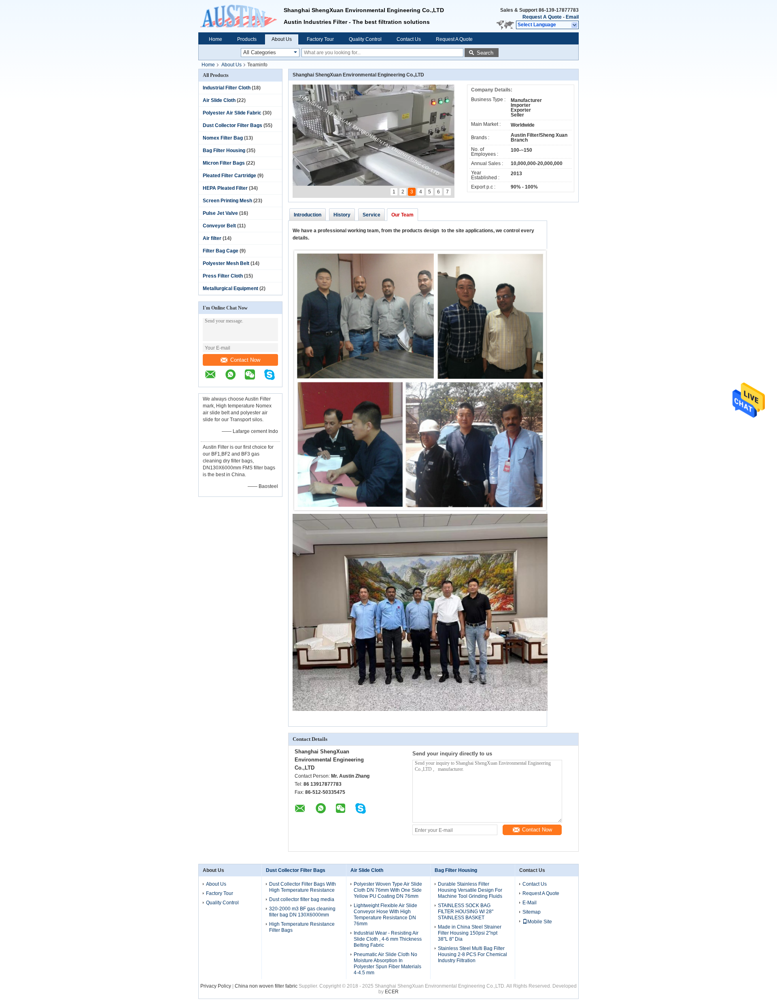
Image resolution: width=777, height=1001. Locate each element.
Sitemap (531, 912)
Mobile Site (539, 922)
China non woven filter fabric (266, 986)
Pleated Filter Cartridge (229, 175)
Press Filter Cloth (223, 276)
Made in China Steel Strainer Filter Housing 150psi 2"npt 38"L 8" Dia (469, 933)
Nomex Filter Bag (223, 138)
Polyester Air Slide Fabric (232, 113)
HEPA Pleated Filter (225, 188)
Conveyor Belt (219, 226)
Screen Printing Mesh (227, 201)
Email (572, 17)
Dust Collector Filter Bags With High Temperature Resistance (302, 887)
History (341, 215)
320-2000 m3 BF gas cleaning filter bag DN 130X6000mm (302, 912)
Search (485, 53)
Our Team (402, 215)
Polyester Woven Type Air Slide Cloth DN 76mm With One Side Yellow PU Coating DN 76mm (388, 890)
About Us (282, 39)
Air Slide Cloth (219, 100)
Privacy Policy (215, 986)
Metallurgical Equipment (230, 288)
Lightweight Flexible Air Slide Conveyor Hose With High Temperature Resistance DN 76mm (385, 915)
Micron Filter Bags (224, 163)
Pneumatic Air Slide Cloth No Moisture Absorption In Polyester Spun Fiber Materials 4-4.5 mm (387, 964)
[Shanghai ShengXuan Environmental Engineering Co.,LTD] (241, 16)
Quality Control (365, 39)
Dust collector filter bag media (301, 899)
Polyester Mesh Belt (226, 263)
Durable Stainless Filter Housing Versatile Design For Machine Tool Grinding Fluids (470, 890)
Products (247, 39)
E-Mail (529, 903)
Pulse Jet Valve (220, 213)
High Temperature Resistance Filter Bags (302, 927)
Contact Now (245, 360)
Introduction (307, 215)
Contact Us (409, 39)
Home (215, 39)
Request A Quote (542, 17)
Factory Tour (320, 39)
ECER (392, 992)
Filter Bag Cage (220, 251)
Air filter (212, 238)
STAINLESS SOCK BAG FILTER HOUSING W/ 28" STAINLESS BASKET (465, 911)
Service (371, 215)
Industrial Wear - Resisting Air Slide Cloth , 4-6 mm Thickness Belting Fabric (388, 939)
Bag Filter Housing (224, 150)
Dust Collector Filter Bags (232, 125)
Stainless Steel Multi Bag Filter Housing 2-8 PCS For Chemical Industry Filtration (472, 954)
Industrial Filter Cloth (227, 88)
